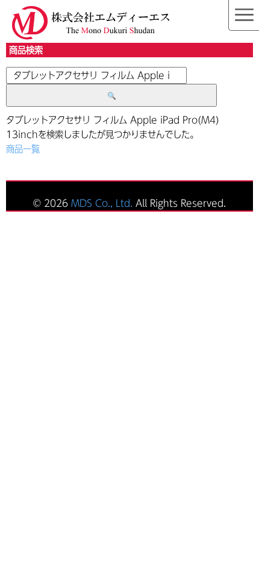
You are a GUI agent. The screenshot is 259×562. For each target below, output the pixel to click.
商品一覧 (23, 149)
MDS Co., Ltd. (102, 203)
